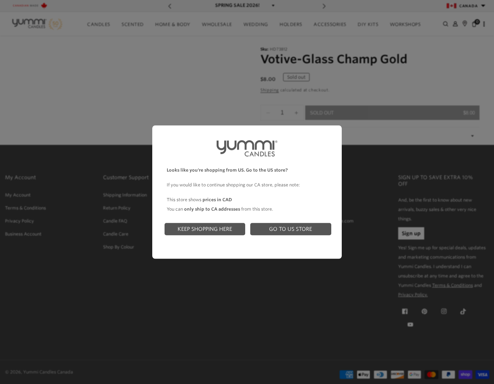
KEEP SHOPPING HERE (205, 229)
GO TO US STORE (290, 229)
